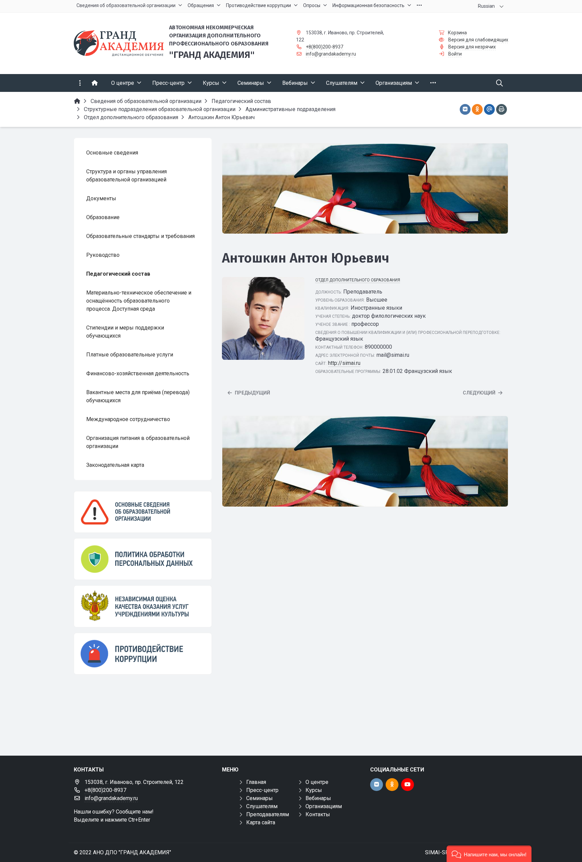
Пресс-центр (262, 790)
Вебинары (318, 798)
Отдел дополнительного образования (357, 280)
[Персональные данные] (143, 559)
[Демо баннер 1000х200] (365, 188)
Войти (455, 54)
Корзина (457, 32)
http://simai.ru (344, 363)
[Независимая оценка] (143, 606)
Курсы (313, 790)
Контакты (317, 814)
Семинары (259, 798)
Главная (256, 782)
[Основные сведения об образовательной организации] (143, 511)
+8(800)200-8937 (324, 46)
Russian (486, 6)
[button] (489, 854)
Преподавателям (267, 814)
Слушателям (262, 806)
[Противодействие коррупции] (143, 653)
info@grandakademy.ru (331, 54)
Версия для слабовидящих (478, 39)
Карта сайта (260, 822)
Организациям (323, 806)
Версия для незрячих (472, 46)
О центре (316, 782)
